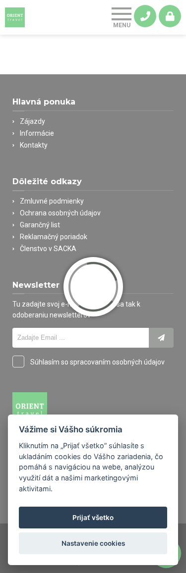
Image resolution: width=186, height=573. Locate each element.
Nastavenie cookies (93, 543)
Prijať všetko (93, 517)
